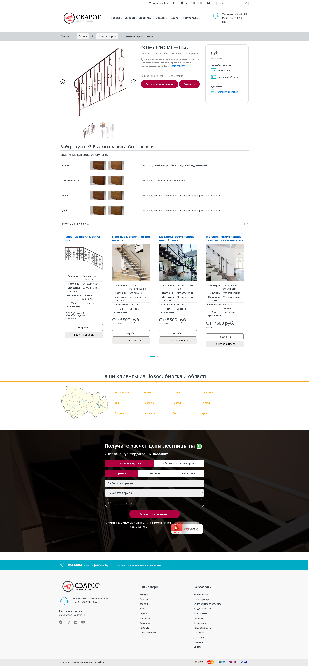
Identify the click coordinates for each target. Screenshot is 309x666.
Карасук (177, 402)
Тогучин (119, 413)
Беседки (144, 594)
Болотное (178, 413)
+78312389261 (235, 17)
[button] (152, 356)
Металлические (148, 632)
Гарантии (198, 641)
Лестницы (145, 618)
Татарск (206, 402)
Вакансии (198, 618)
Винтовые (145, 622)
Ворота (144, 599)
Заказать (189, 84)
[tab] (75, 147)
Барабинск (149, 402)
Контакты (198, 632)
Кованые (144, 627)
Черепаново (150, 413)
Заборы (144, 603)
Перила (83, 36)
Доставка (198, 637)
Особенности (140, 146)
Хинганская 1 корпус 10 (163, 2)
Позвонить (161, 454)
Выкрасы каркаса (109, 146)
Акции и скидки (201, 594)
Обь (117, 402)
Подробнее (84, 327)
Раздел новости (202, 608)
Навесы (144, 608)
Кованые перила (107, 36)
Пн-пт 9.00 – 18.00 (192, 2)
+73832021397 (177, 66)
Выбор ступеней (75, 146)
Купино (205, 413)
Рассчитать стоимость (159, 84)
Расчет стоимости (84, 334)
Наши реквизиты (202, 627)
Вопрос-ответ (201, 613)
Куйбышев (207, 392)
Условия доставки (228, 91)
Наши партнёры (201, 599)
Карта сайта (96, 662)
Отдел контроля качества (207, 603)
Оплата (197, 646)
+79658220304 (241, 13)
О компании (199, 622)
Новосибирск (122, 392)
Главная (64, 36)
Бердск (147, 392)
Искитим (177, 392)
